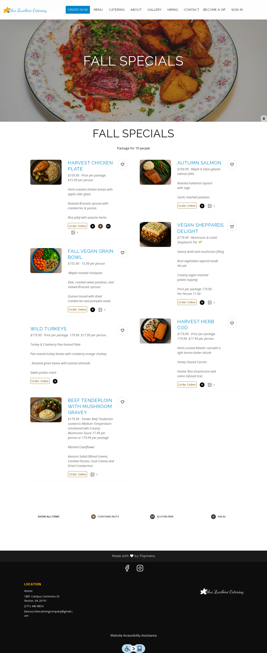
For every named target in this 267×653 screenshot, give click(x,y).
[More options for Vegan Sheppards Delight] (232, 226)
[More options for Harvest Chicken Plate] (122, 164)
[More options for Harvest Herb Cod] (232, 323)
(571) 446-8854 (33, 606)
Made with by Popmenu (79, 556)
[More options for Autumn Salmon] (232, 164)
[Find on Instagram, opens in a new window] (139, 569)
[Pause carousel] (264, 118)
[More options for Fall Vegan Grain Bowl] (122, 252)
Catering (117, 10)
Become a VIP (214, 10)
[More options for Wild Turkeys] (122, 330)
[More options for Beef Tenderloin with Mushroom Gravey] (122, 402)
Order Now (78, 10)
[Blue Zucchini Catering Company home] (25, 10)
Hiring (173, 10)
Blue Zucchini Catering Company (222, 591)
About (136, 10)
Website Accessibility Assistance (133, 635)
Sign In (237, 10)
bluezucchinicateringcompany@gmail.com (48, 614)
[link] (77, 226)
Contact (191, 10)
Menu (98, 10)
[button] (78, 197)
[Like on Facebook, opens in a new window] (127, 569)
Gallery (155, 10)
